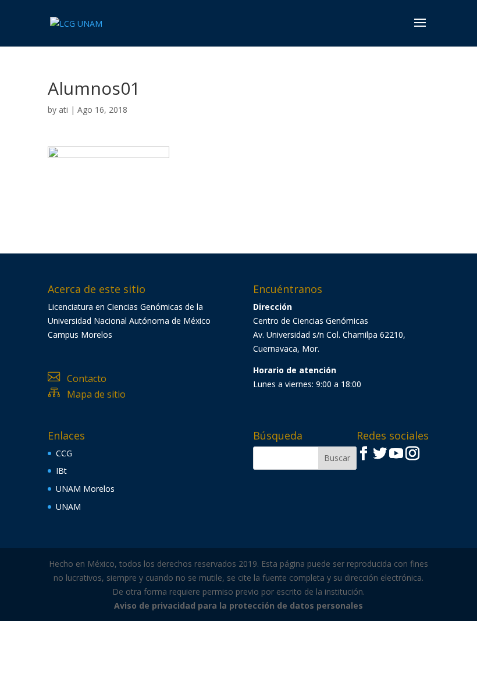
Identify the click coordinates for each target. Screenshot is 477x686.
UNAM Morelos (85, 488)
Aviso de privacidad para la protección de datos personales (238, 605)
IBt (61, 470)
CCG (64, 453)
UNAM (68, 506)
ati (63, 109)
